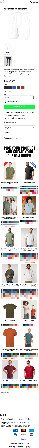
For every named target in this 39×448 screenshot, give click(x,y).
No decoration (10, 118)
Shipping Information (9, 422)
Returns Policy (25, 419)
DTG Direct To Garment (14, 112)
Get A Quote (6, 426)
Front (8, 52)
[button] (34, 2)
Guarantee (24, 422)
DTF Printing (9, 115)
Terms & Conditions (9, 419)
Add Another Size (12, 101)
